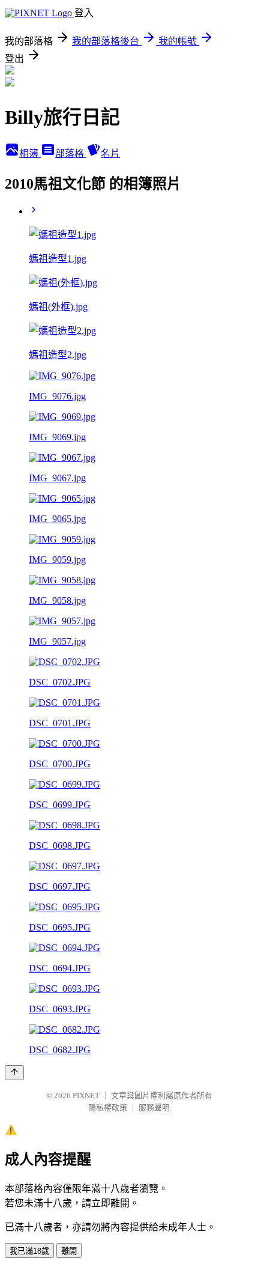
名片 (110, 153)
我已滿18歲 (29, 1251)
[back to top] (14, 1072)
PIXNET (86, 1095)
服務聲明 (154, 1107)
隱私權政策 (107, 1107)
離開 (69, 1251)
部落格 (70, 153)
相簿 (30, 153)
